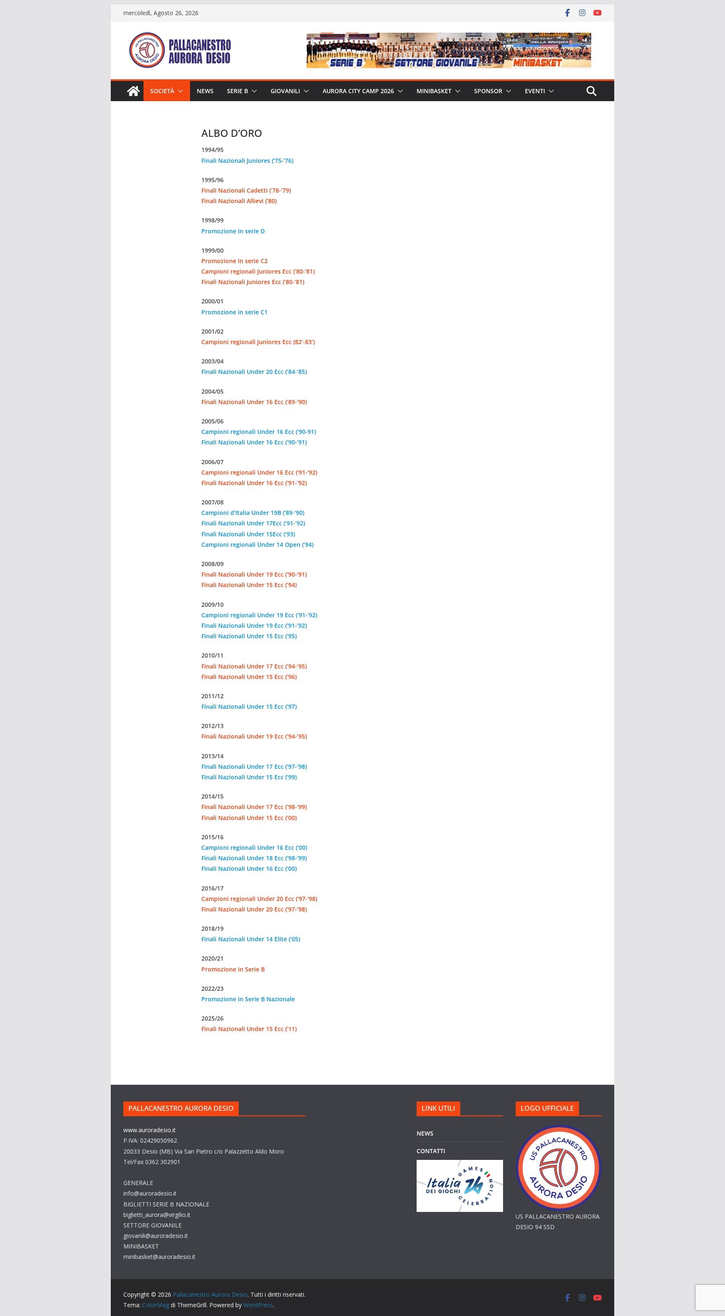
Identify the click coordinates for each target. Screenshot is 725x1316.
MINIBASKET (434, 91)
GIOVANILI (285, 91)
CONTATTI (431, 1151)
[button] (178, 91)
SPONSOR (488, 91)
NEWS (205, 91)
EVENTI (535, 91)
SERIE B (237, 91)
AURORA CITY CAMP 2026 (358, 91)
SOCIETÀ (162, 91)
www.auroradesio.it (149, 1130)
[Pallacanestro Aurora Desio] (133, 91)
